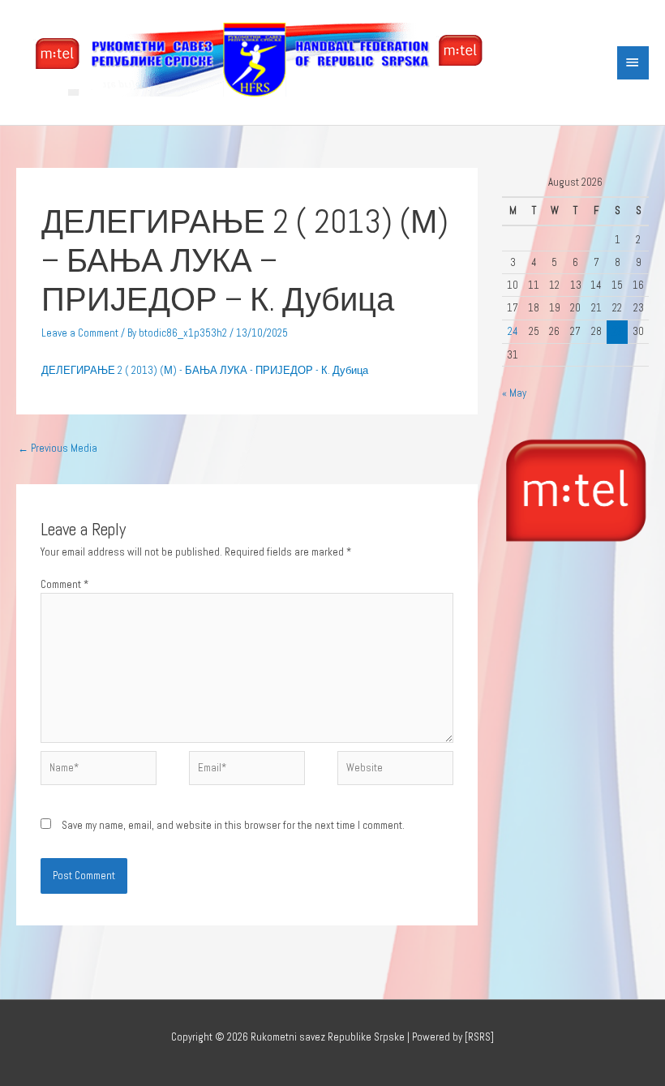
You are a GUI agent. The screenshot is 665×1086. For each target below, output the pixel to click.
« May (514, 393)
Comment (64, 584)
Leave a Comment (79, 333)
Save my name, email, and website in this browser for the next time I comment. (233, 825)
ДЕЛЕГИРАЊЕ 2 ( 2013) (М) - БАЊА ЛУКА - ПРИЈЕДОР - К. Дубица (204, 370)
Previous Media (57, 448)
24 (513, 331)
